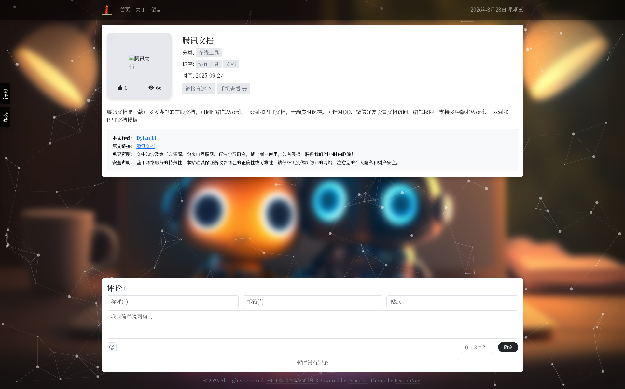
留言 (156, 10)
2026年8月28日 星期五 (496, 10)
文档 (231, 64)
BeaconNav (407, 380)
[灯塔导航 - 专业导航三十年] (107, 10)
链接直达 (196, 88)
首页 (125, 10)
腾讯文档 (145, 146)
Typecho (358, 380)
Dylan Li (146, 138)
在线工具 (208, 53)
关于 (140, 10)
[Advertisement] (312, 227)
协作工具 (208, 64)
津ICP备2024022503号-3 (292, 380)
